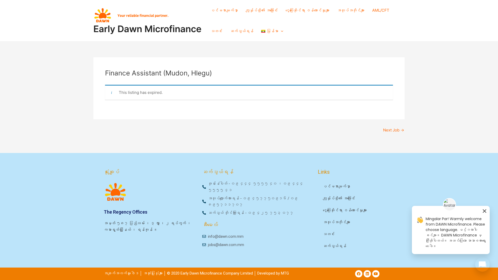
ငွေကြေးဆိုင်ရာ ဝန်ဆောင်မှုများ (307, 10)
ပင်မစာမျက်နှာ (224, 10)
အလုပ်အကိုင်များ (350, 10)
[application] (280, 31)
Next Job (393, 130)
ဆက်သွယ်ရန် (241, 31)
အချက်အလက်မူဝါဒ (121, 273)
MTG (285, 273)
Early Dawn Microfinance (147, 28)
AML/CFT (380, 10)
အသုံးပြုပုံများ (153, 273)
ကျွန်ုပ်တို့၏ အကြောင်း (262, 10)
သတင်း (216, 31)
